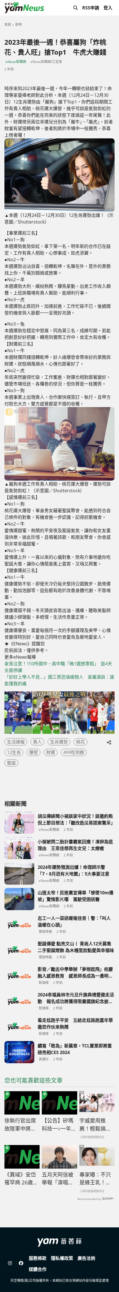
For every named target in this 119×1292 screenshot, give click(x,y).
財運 (50, 752)
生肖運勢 (59, 742)
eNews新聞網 (16, 61)
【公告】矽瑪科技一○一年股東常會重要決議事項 (59, 1125)
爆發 (33, 752)
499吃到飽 (73, 752)
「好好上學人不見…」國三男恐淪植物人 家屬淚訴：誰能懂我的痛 (59, 680)
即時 (18, 24)
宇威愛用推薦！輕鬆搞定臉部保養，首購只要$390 (95, 1125)
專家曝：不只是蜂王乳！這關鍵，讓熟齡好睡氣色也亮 (95, 1179)
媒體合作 (37, 1269)
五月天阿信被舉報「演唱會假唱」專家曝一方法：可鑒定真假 (57, 1179)
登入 (108, 8)
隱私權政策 (62, 1258)
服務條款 (37, 1258)
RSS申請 (90, 8)
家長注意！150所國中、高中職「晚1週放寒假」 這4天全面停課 (58, 667)
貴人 (37, 742)
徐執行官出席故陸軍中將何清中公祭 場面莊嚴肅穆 (20, 1125)
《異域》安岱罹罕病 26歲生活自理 (21, 1179)
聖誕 (11, 763)
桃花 (80, 742)
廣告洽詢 (86, 1258)
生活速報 (16, 742)
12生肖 (14, 752)
